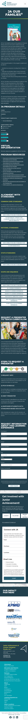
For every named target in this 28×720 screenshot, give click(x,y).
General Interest (10, 562)
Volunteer (15, 515)
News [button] (5, 693)
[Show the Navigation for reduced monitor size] (25, 4)
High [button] (5, 702)
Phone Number (5, 446)
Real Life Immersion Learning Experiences (14, 300)
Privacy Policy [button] (16, 713)
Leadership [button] (7, 684)
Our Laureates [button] (8, 695)
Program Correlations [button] (9, 671)
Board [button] (5, 687)
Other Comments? (5, 468)
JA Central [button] (17, 714)
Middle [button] (6, 700)
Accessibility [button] (23, 713)
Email (2, 441)
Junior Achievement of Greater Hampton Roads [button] (12, 706)
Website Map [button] (11, 714)
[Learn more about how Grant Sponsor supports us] (14, 610)
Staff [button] (5, 686)
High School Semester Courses (14, 296)
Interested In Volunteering (12, 566)
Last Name (4, 435)
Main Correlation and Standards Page (14, 215)
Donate (6, 515)
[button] (10, 717)
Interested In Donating (11, 564)
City (2, 452)
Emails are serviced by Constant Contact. (17, 574)
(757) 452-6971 (7, 657)
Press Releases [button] (8, 690)
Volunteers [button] (7, 664)
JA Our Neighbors (7, 120)
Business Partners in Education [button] (12, 680)
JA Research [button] (7, 689)
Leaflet (13, 586)
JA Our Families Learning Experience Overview (14, 176)
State (2, 457)
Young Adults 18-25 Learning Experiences (14, 304)
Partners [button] (6, 673)
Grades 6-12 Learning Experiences (14, 293)
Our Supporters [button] (8, 676)
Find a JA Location (9, 708)
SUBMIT (14, 578)
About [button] (6, 683)
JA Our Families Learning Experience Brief (13, 174)
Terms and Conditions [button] (7, 713)
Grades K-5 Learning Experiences (14, 291)
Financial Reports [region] (8, 677)
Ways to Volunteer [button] (9, 665)
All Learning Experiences (14, 288)
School (2, 462)
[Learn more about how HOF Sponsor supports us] (14, 616)
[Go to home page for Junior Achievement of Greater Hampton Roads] (9, 4)
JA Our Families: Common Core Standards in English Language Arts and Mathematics (14, 219)
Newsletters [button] (7, 692)
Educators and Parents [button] (11, 668)
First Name (4, 431)
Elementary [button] (7, 699)
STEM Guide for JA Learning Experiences (13, 184)
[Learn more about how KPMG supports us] (14, 604)
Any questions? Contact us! (8, 522)
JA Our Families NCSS (14, 245)
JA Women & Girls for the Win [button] (12, 679)
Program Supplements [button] (10, 669)
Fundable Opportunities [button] (10, 674)
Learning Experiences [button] (10, 697)
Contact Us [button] (6, 655)
